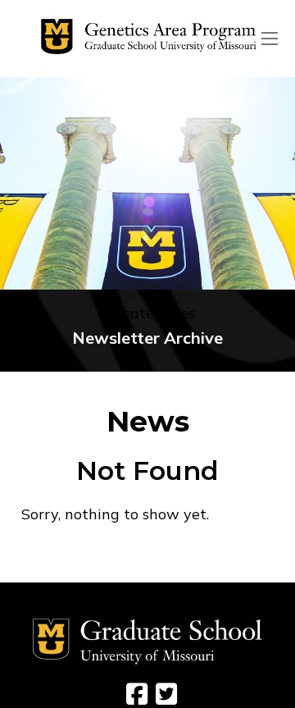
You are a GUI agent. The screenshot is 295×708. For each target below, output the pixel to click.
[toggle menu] (270, 39)
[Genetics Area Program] (144, 38)
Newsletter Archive (147, 337)
